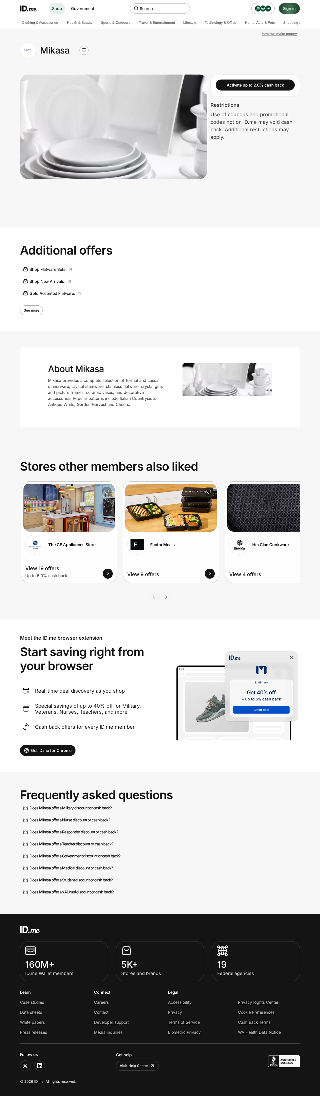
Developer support (111, 1022)
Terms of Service (184, 1022)
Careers (101, 1002)
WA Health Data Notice (259, 1032)
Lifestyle (189, 23)
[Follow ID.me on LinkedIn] (39, 1065)
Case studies (32, 1002)
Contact (101, 1012)
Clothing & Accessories (40, 23)
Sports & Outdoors (115, 23)
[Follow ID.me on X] (25, 1065)
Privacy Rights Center (258, 1002)
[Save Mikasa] (84, 50)
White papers (32, 1022)
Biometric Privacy (184, 1032)
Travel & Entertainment (157, 23)
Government (82, 8)
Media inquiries (108, 1032)
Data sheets (31, 1012)
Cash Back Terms (254, 1022)
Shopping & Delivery (299, 23)
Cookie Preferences (256, 1012)
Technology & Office (220, 23)
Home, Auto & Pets (260, 23)
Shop (57, 8)
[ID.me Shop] (31, 9)
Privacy (175, 1012)
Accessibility (180, 1002)
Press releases (33, 1032)
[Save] (107, 492)
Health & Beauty (79, 23)
